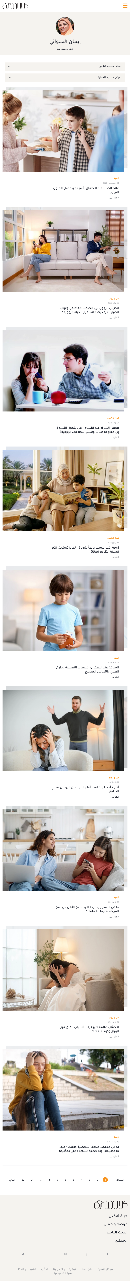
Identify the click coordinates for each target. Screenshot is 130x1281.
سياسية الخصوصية (65, 1273)
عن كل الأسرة (106, 1269)
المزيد (115, 198)
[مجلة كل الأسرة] (65, 1204)
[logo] (15, 6)
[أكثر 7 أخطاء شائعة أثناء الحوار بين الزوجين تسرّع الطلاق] (63, 730)
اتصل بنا (58, 1269)
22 (23, 1180)
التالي (12, 1180)
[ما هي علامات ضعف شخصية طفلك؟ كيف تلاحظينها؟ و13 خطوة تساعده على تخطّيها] (63, 1090)
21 (32, 1180)
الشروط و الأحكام (26, 1269)
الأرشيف (72, 1269)
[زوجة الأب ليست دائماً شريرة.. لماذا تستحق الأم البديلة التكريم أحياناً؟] (63, 490)
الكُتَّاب (44, 1269)
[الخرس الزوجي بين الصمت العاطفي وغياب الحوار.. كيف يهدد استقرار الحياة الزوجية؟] (63, 251)
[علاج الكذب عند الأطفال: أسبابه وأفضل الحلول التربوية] (63, 131)
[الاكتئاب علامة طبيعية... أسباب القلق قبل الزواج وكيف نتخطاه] (63, 970)
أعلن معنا (87, 1269)
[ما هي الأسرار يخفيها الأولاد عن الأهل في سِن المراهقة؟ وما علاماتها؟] (63, 850)
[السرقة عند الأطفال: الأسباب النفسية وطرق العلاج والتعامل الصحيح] (63, 610)
